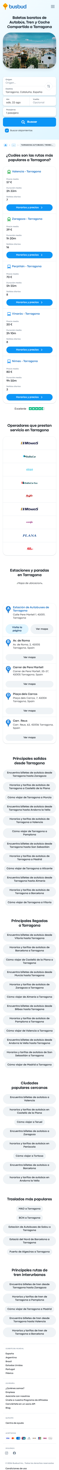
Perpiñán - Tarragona (26, 266)
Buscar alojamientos (21, 130)
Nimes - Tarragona (25, 361)
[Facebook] (15, 1453)
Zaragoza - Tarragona (27, 219)
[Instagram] (7, 1453)
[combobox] (29, 81)
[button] (48, 86)
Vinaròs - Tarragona (26, 314)
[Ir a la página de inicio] (14, 6)
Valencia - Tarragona (26, 171)
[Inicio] (6, 145)
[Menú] (52, 6)
